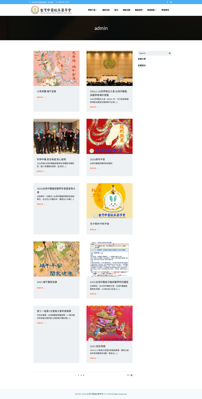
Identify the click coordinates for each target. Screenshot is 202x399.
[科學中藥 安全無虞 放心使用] (56, 136)
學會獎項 (165, 10)
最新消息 (106, 10)
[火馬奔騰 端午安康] (56, 68)
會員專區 (151, 10)
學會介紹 (92, 10)
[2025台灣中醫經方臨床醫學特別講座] (110, 259)
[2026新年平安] (110, 136)
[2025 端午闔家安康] (56, 259)
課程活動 (126, 10)
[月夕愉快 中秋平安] (110, 200)
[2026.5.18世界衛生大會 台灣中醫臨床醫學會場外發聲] (110, 68)
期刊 (116, 10)
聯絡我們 (138, 10)
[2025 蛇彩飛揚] (110, 323)
